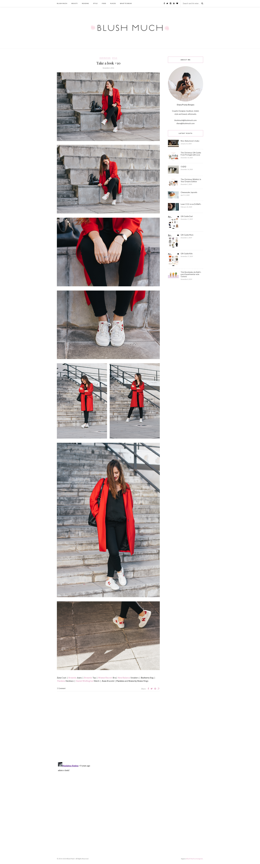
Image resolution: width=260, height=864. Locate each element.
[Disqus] (108, 725)
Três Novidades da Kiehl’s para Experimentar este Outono (191, 274)
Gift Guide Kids (187, 253)
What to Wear (126, 3)
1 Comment (61, 688)
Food (104, 3)
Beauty (75, 3)
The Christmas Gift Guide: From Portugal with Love (191, 154)
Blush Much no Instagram (194, 859)
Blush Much (62, 3)
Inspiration (105, 58)
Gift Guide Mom (187, 235)
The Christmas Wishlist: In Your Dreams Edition (191, 180)
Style (95, 3)
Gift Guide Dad (187, 216)
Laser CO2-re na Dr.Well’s (191, 204)
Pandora (61, 681)
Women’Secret (105, 677)
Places (113, 3)
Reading (85, 3)
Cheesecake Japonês (189, 192)
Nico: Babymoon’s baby (190, 141)
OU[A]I (183, 167)
